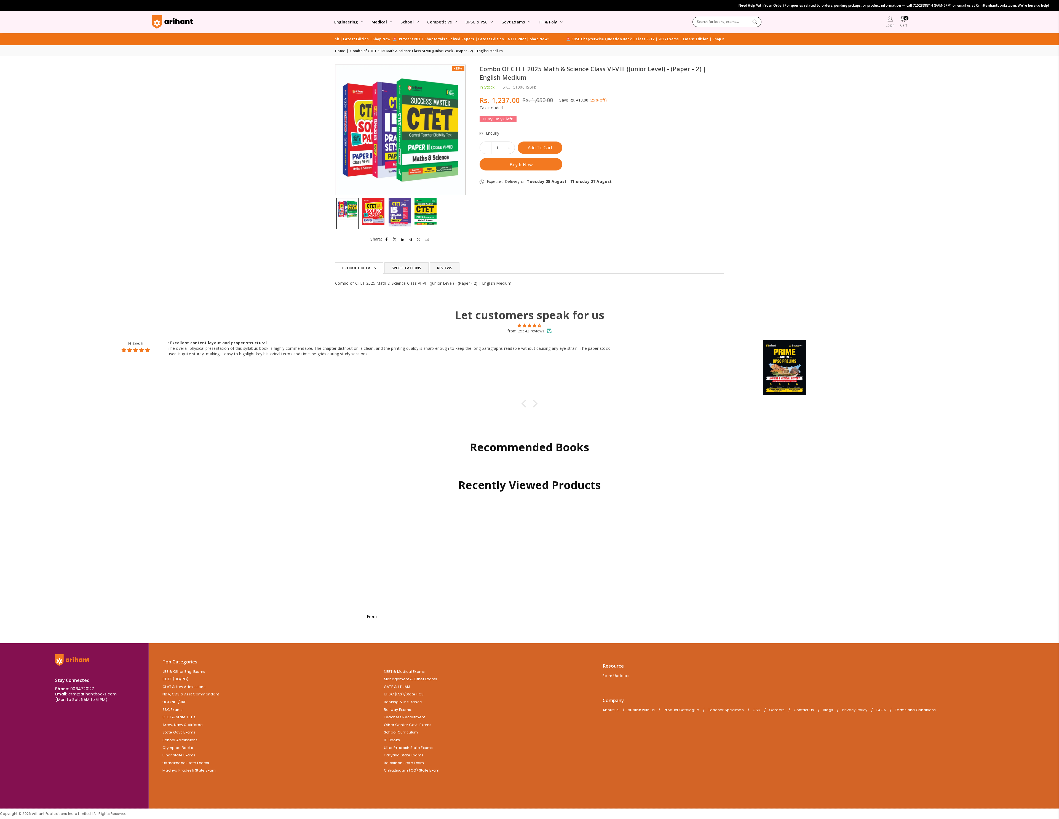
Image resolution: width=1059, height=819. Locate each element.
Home (340, 51)
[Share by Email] (427, 239)
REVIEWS (445, 267)
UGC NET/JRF (174, 702)
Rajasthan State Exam (404, 762)
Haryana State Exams (403, 755)
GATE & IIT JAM (397, 686)
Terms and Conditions (915, 710)
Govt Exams (513, 22)
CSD (756, 710)
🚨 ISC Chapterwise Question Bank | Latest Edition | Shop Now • (685, 39)
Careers (777, 710)
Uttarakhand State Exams (185, 762)
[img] (529, 325)
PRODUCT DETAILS (359, 267)
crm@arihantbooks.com (92, 694)
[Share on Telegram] (411, 239)
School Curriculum (401, 732)
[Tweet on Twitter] (395, 239)
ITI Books (392, 740)
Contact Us (804, 710)
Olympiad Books (177, 747)
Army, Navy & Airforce (182, 724)
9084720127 (82, 689)
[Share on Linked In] (403, 239)
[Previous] (342, 130)
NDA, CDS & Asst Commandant (190, 694)
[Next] (458, 130)
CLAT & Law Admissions (183, 686)
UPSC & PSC (477, 22)
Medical (379, 22)
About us (611, 710)
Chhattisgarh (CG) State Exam (412, 770)
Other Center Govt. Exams (408, 724)
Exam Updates (616, 675)
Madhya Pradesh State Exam (189, 770)
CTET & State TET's (179, 717)
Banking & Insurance (403, 702)
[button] (903, 22)
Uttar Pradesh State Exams (408, 747)
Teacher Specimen (726, 710)
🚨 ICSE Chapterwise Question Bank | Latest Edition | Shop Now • (568, 39)
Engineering (346, 22)
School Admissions (180, 740)
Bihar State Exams (179, 755)
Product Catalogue (681, 710)
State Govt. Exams (179, 732)
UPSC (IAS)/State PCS (404, 694)
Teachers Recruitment (404, 717)
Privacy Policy (854, 710)
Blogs (828, 710)
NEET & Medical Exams (404, 671)
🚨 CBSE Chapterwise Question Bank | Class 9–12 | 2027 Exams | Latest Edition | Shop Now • (426, 39)
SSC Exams (172, 709)
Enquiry (492, 133)
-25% (458, 68)
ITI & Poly (548, 22)
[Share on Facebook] (386, 239)
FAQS (881, 710)
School (407, 22)
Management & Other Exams (410, 679)
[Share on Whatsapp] (419, 239)
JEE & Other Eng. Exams (183, 671)
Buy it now (521, 164)
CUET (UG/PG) (175, 679)
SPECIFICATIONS (406, 267)
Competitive (439, 22)
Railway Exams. (398, 709)
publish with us (641, 710)
